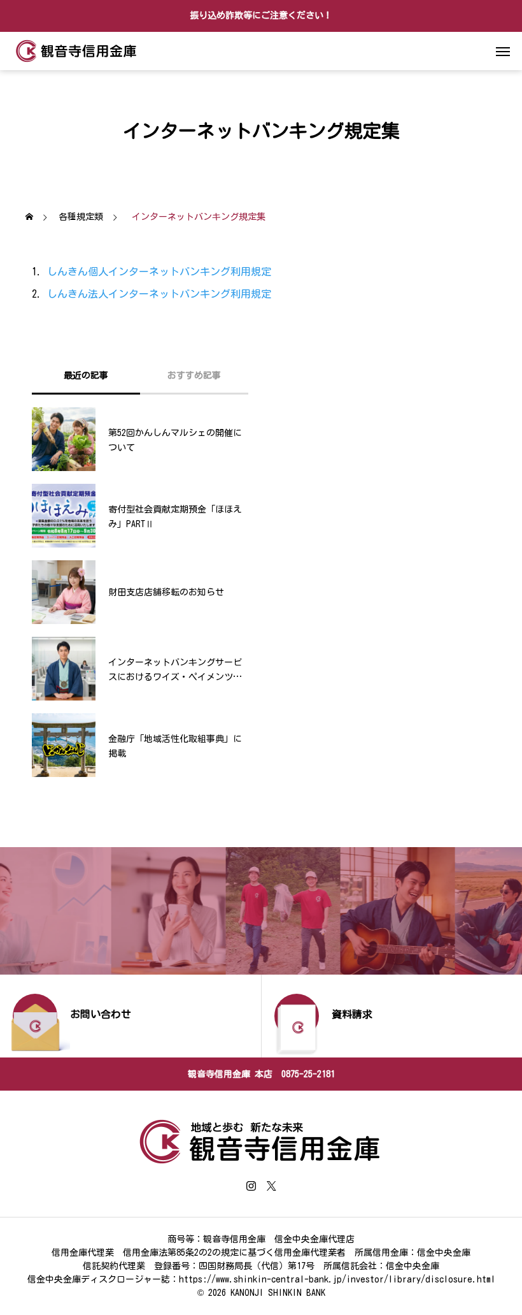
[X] (271, 1185)
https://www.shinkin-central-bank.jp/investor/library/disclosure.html (337, 1279)
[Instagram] (251, 1185)
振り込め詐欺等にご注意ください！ (261, 15)
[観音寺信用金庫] (76, 51)
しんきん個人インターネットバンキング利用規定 (159, 271)
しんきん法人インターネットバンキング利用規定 (159, 294)
